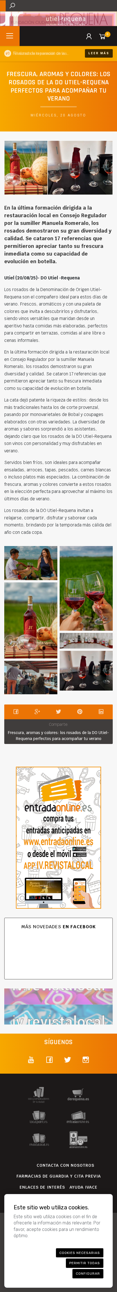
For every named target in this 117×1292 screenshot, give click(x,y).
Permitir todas (84, 1263)
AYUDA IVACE (83, 1187)
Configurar (88, 1274)
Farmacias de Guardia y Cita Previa (58, 1176)
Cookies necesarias (79, 1253)
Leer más (98, 53)
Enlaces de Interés (42, 1187)
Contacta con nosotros (65, 1165)
